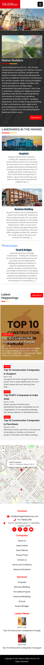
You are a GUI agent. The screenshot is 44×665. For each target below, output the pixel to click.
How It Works (22, 550)
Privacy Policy (22, 555)
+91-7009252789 (24, 519)
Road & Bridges (22, 606)
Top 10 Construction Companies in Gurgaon (22, 647)
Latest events (22, 545)
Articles (7, 367)
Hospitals (22, 582)
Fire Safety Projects (22, 591)
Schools (22, 601)
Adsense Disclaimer (22, 569)
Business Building (22, 587)
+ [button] (3, 448)
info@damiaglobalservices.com (24, 516)
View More (37, 295)
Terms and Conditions (22, 564)
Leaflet (27, 503)
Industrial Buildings (22, 596)
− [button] (3, 451)
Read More (36, 117)
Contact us (22, 560)
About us (22, 540)
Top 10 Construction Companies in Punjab (22, 630)
